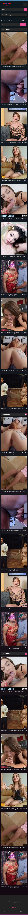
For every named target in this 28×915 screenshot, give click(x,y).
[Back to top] (23, 910)
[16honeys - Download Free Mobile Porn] (11, 4)
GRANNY (14, 907)
